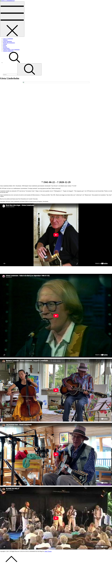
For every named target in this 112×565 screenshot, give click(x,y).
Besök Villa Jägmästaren (9, 42)
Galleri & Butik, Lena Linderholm (11, 49)
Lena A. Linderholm (8, 38)
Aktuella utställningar (8, 51)
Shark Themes (48, 551)
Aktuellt (5, 44)
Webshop (5, 40)
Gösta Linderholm (7, 41)
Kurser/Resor (6, 48)
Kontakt (5, 46)
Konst (4, 45)
